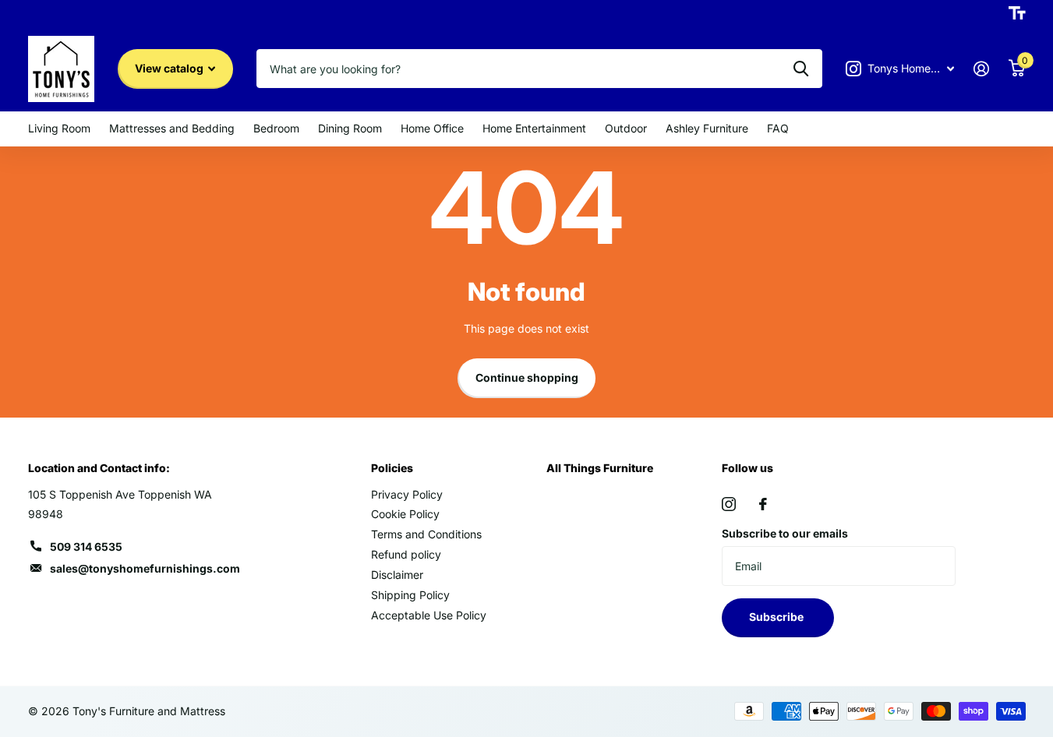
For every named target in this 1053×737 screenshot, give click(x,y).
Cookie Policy (405, 513)
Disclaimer (397, 574)
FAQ (778, 128)
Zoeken (800, 68)
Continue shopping (526, 377)
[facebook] (763, 504)
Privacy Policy (407, 494)
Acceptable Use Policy (428, 615)
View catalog (170, 68)
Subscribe (777, 616)
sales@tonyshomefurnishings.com (145, 568)
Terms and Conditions (426, 534)
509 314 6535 (86, 546)
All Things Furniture (599, 467)
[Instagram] (729, 504)
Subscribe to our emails (785, 533)
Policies (392, 467)
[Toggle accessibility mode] (1017, 13)
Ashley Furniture (707, 128)
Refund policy (406, 554)
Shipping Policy (410, 594)
